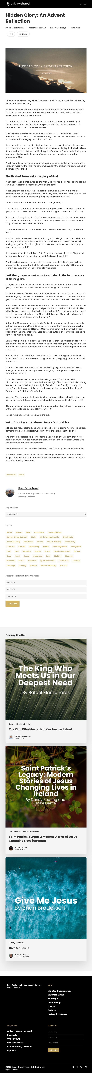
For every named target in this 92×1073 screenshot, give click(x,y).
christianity (68, 537)
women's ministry (48, 565)
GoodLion (26, 551)
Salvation (32, 561)
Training (22, 565)
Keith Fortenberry (16, 28)
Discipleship (54, 1002)
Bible (28, 532)
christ (33, 537)
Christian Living (13, 542)
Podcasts (12, 1035)
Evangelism (76, 546)
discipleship (34, 546)
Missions (68, 556)
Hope (9, 556)
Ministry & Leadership (59, 991)
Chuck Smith (14, 1038)
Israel (17, 556)
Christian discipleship (49, 537)
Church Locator (15, 1042)
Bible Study (39, 532)
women (33, 565)
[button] (85, 4)
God (17, 551)
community (70, 542)
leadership (37, 556)
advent (19, 532)
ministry (57, 556)
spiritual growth (47, 561)
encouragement (60, 546)
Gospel (12, 724)
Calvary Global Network (17, 537)
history (77, 551)
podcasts (11, 561)
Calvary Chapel (54, 532)
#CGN (9, 532)
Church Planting (54, 542)
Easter (46, 546)
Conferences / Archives (19, 1046)
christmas (11, 475)
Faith (9, 551)
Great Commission (62, 551)
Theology (53, 998)
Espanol (11, 1050)
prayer (21, 561)
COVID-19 (10, 546)
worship (63, 565)
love (48, 556)
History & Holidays (58, 28)
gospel (38, 551)
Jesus (21, 475)
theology (11, 565)
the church (63, 561)
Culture (21, 546)
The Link (76, 561)
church (40, 542)
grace (47, 551)
